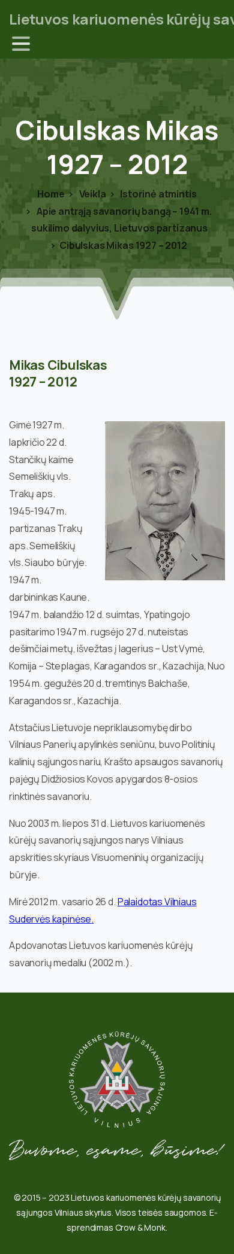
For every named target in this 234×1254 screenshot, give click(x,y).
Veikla (91, 193)
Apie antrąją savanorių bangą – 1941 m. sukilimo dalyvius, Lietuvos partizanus (121, 220)
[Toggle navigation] (21, 44)
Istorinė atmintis (157, 193)
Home (50, 193)
